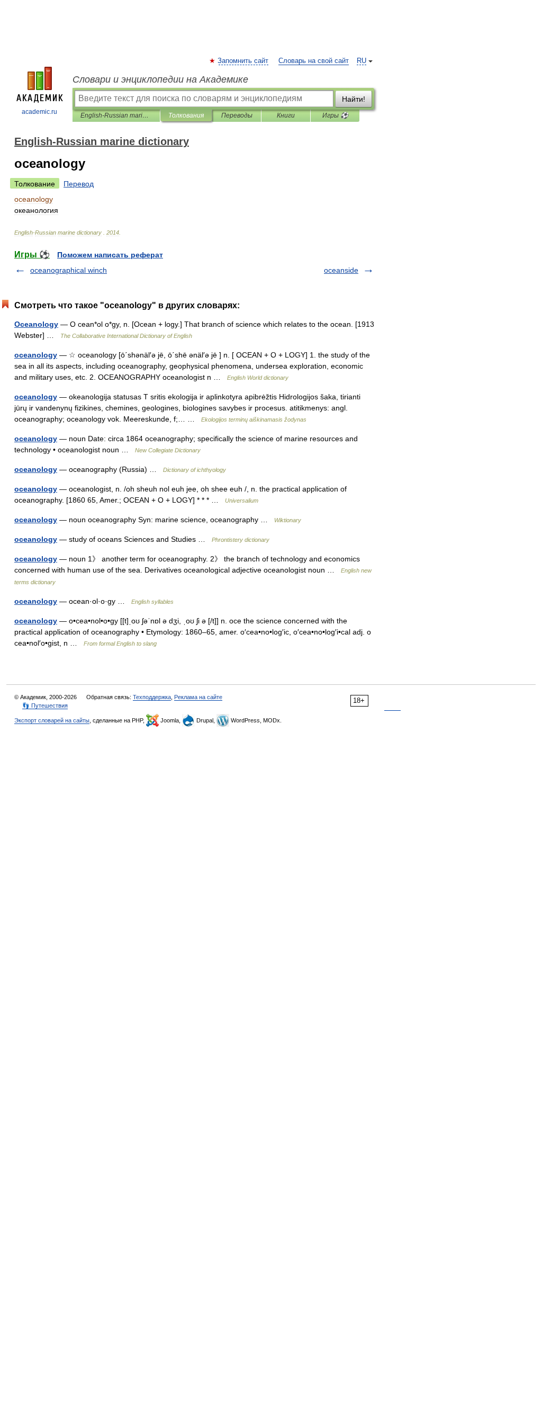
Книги (286, 115)
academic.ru (39, 111)
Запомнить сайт (243, 61)
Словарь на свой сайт (313, 61)
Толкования (186, 115)
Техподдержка (152, 697)
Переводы (236, 115)
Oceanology (36, 324)
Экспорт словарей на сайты (51, 720)
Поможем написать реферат (110, 255)
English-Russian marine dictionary (116, 115)
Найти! (353, 99)
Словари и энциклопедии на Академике (160, 79)
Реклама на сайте (198, 697)
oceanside (341, 270)
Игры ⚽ (335, 115)
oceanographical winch (68, 270)
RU (361, 61)
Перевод (79, 184)
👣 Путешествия (45, 705)
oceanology (35, 355)
